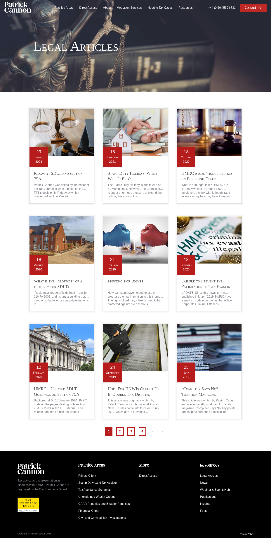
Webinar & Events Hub (215, 489)
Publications (208, 496)
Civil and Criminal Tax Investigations (102, 517)
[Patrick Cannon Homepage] (17, 7)
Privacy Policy (246, 534)
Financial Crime (88, 510)
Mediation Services (129, 7)
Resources (185, 7)
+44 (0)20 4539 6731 (222, 7)
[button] (253, 8)
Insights (205, 503)
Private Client (87, 475)
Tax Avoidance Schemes (94, 489)
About (107, 7)
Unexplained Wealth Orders (96, 496)
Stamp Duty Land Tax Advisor (97, 482)
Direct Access (88, 7)
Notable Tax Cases (160, 7)
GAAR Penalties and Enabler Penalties (104, 503)
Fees (203, 510)
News (204, 482)
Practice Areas (63, 7)
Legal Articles (209, 475)
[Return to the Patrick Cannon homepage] (31, 476)
